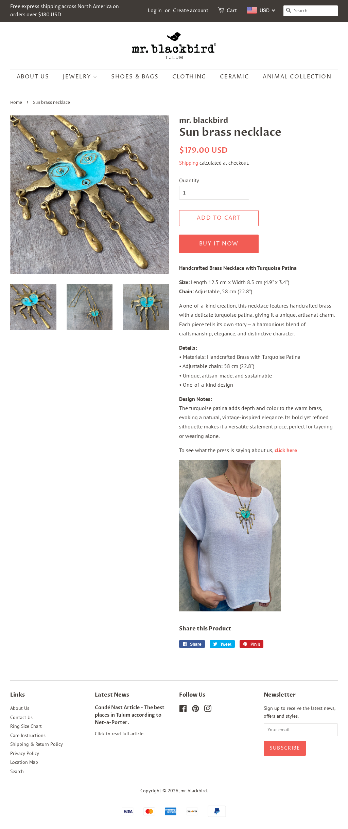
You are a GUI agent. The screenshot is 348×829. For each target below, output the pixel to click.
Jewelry (78, 76)
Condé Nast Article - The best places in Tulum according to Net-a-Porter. (129, 715)
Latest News (112, 695)
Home (16, 103)
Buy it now (219, 243)
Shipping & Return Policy (36, 744)
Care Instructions (28, 735)
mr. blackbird (193, 791)
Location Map (24, 762)
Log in (155, 10)
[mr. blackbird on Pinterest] (195, 710)
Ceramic (234, 76)
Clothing (189, 76)
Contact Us (21, 717)
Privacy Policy (24, 753)
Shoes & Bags (134, 76)
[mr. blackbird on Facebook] (183, 710)
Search (17, 771)
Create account (191, 10)
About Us (33, 76)
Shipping (188, 163)
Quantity (189, 180)
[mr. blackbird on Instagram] (207, 710)
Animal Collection (297, 76)
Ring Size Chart (26, 726)
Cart (232, 10)
